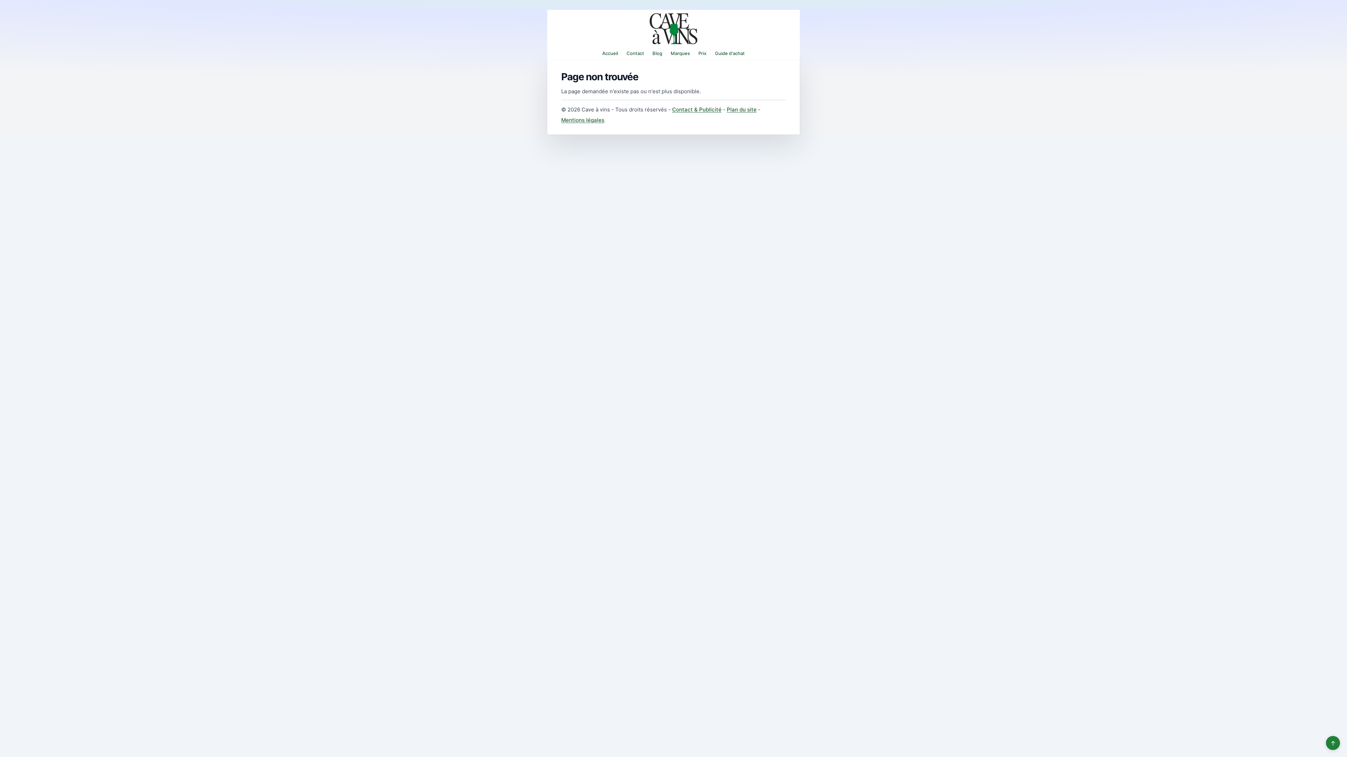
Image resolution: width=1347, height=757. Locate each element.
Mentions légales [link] (582, 120)
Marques (680, 53)
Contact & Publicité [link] (697, 109)
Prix (702, 53)
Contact (635, 53)
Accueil (610, 53)
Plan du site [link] (742, 109)
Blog (657, 53)
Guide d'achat (730, 53)
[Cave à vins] (673, 29)
